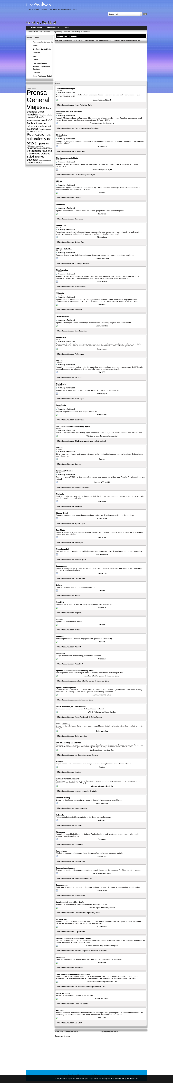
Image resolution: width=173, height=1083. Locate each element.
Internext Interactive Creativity (67, 779)
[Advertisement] (101, 61)
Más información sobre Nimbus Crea (70, 242)
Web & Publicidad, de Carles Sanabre (70, 707)
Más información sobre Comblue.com (71, 578)
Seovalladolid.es (62, 316)
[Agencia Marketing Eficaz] (101, 695)
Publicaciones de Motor (36, 120)
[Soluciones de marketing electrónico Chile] (101, 982)
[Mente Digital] (101, 394)
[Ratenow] (101, 459)
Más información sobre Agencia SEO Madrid (73, 487)
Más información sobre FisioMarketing (71, 286)
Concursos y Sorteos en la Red (66, 1032)
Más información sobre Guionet (68, 595)
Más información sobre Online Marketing (72, 736)
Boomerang (60, 204)
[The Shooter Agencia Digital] (101, 170)
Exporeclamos (61, 885)
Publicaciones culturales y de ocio (39, 138)
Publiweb (59, 636)
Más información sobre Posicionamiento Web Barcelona (77, 128)
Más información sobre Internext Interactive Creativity (77, 791)
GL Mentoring (61, 135)
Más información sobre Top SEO (69, 377)
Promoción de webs (62, 1036)
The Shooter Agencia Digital (67, 158)
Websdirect (60, 653)
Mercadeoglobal (62, 549)
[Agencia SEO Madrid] (101, 482)
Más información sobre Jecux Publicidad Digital (74, 105)
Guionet (59, 585)
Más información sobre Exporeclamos (71, 895)
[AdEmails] (101, 820)
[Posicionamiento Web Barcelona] (101, 123)
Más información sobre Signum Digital (71, 523)
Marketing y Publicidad (66, 92)
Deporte (31, 162)
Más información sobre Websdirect (70, 664)
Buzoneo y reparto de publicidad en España (73, 938)
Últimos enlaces (53, 28)
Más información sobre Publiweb (69, 647)
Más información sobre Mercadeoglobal (71, 559)
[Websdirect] (101, 659)
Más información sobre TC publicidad (71, 932)
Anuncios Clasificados (39, 152)
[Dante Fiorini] (101, 415)
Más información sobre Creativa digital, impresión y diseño (78, 913)
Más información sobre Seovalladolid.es (72, 331)
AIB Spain (60, 1010)
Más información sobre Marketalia (69, 506)
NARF (35, 45)
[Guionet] (101, 590)
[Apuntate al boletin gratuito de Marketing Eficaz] (101, 676)
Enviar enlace (36, 28)
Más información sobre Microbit (68, 630)
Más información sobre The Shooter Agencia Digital (76, 174)
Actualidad (32, 114)
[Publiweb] (101, 642)
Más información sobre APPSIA (69, 198)
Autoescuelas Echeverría (43, 42)
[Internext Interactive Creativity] (101, 786)
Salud (30, 156)
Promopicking (61, 851)
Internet (39, 156)
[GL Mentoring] (101, 146)
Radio (32, 131)
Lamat (35, 60)
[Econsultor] (101, 963)
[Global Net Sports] (101, 999)
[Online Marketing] (101, 731)
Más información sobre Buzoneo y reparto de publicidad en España (82, 951)
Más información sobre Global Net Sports (72, 1004)
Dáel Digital (60, 530)
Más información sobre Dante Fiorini (70, 420)
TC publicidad (61, 919)
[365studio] (101, 305)
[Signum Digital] (101, 518)
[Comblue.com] (101, 573)
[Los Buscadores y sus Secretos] (101, 750)
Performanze (61, 338)
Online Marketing (63, 724)
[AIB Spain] (101, 1018)
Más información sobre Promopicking (71, 861)
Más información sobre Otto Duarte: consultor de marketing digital (81, 441)
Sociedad (32, 111)
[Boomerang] (101, 214)
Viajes (35, 107)
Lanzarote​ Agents (40, 63)
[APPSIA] (101, 193)
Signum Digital (62, 513)
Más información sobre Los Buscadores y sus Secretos (77, 755)
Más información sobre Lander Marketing (72, 808)
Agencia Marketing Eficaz (66, 688)
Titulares (29, 88)
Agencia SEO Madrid (64, 471)
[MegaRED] (101, 608)
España (67, 28)
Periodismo (43, 129)
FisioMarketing (62, 270)
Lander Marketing (63, 798)
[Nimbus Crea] (101, 237)
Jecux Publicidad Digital (42, 76)
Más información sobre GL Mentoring (70, 151)
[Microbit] (101, 625)
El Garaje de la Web (64, 249)
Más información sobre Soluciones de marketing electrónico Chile (81, 987)
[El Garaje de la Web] (101, 258)
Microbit (59, 619)
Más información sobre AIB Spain (69, 1023)
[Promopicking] (101, 856)
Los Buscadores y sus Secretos (68, 743)
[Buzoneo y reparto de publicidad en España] (101, 946)
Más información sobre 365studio (69, 310)
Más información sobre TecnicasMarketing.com (74, 878)
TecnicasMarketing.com (65, 868)
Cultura (47, 108)
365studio (60, 293)
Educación (32, 159)
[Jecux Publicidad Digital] (101, 100)
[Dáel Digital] (101, 537)
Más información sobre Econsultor (69, 968)
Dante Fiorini (61, 405)
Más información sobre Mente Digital (70, 398)
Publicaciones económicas (35, 146)
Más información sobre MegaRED (69, 613)
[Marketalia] (101, 501)
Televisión (39, 117)
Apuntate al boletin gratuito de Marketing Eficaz (74, 671)
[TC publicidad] (101, 927)
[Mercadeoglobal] (101, 554)
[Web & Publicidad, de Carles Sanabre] (101, 712)
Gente (41, 111)
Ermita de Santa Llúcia (42, 49)
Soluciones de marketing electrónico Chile (73, 974)
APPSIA (59, 181)
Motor (39, 162)
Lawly (35, 56)
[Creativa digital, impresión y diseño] (101, 908)
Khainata (36, 52)
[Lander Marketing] (101, 803)
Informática (32, 129)
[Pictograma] (101, 839)
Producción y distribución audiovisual (45, 160)
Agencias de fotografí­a (38, 131)
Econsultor (60, 957)
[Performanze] (101, 349)
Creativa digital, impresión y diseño (70, 902)
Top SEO (59, 361)
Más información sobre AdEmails (69, 825)
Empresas (41, 143)
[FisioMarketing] (101, 282)
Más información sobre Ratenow (69, 464)
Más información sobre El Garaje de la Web (73, 263)
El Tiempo (34, 88)
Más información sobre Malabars (69, 772)
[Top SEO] (101, 372)
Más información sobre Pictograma (70, 844)
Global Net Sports (63, 993)
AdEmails (60, 815)
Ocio (49, 120)
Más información (132, 1078)
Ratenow (59, 448)
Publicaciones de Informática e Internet (39, 125)
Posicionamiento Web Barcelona (69, 112)
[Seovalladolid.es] (101, 326)
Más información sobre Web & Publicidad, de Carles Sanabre (79, 717)
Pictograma (60, 832)
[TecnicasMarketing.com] (101, 873)
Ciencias (45, 153)
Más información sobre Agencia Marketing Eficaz (75, 700)
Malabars (59, 762)
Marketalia (60, 494)
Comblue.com (61, 566)
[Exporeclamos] (101, 890)
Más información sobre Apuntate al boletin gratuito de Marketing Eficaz (83, 681)
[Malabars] (101, 767)
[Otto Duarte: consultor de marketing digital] (101, 436)
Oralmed (36, 72)
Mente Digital (61, 384)
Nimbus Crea (61, 226)
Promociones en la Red (109, 1032)
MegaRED (60, 602)
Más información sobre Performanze (70, 354)
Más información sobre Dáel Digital (70, 542)
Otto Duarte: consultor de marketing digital (73, 426)
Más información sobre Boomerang (70, 219)
